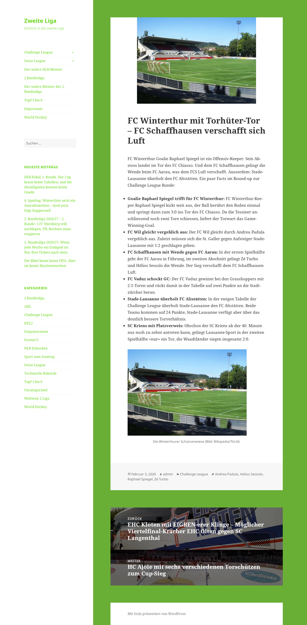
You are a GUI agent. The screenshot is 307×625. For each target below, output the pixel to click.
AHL (27, 306)
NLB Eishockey (36, 348)
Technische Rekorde (40, 373)
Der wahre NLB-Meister (43, 69)
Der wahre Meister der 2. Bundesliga (44, 89)
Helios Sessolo (251, 474)
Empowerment (36, 331)
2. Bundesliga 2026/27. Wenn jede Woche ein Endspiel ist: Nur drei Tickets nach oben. (47, 247)
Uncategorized (35, 390)
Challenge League (38, 52)
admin (168, 474)
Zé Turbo (161, 479)
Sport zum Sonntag (39, 356)
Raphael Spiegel (140, 479)
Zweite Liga (40, 20)
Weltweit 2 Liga (36, 398)
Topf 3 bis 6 (33, 100)
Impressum (33, 108)
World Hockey (35, 117)
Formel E (31, 340)
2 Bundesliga (34, 78)
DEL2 (28, 323)
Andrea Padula (226, 474)
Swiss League (35, 61)
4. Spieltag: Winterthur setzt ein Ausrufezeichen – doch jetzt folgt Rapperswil (49, 205)
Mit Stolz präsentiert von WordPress (157, 613)
